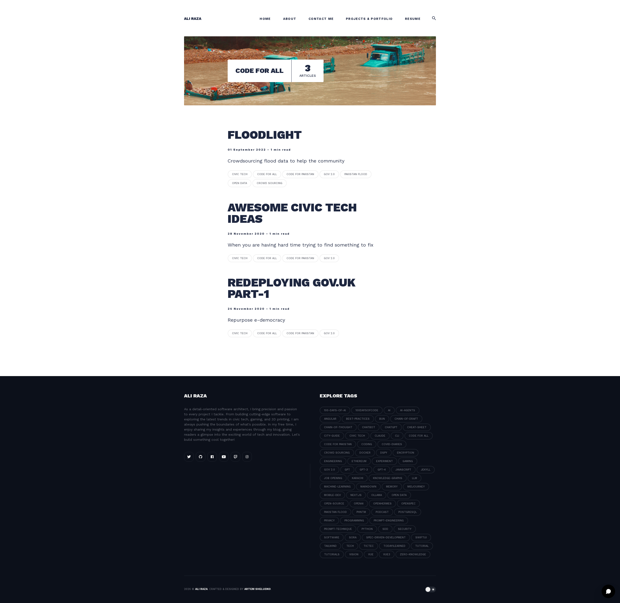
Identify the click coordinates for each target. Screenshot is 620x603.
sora (352, 537)
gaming (408, 461)
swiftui (421, 537)
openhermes (382, 503)
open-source (334, 503)
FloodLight (266, 135)
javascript (403, 469)
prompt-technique (338, 529)
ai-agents (407, 410)
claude (380, 435)
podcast (382, 512)
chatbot (368, 427)
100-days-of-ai (335, 410)
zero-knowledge (413, 554)
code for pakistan (300, 174)
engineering (333, 461)
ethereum (359, 461)
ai (389, 410)
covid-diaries (392, 444)
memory (392, 486)
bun (382, 418)
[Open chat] (608, 591)
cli (397, 435)
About (289, 19)
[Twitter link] (189, 457)
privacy (329, 520)
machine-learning (337, 486)
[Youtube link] (224, 457)
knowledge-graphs (387, 478)
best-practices (358, 418)
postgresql (407, 512)
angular (330, 418)
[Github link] (200, 457)
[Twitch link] (235, 457)
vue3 (386, 554)
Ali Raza (192, 18)
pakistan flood (355, 174)
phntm (361, 512)
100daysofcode (367, 410)
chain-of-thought (338, 427)
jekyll (425, 469)
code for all (267, 174)
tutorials (332, 554)
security (404, 529)
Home (265, 19)
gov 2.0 (329, 174)
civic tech (240, 174)
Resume (412, 19)
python (367, 529)
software (331, 537)
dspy (383, 452)
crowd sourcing (269, 183)
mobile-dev (332, 495)
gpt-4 (382, 469)
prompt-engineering (389, 520)
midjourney (416, 486)
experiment (384, 461)
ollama (376, 495)
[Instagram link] (247, 457)
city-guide (332, 435)
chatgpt (391, 427)
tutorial (422, 546)
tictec (369, 546)
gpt (347, 469)
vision (353, 554)
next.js (356, 495)
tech (350, 546)
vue (370, 554)
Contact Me (321, 19)
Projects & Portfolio (369, 19)
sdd (385, 529)
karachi (357, 478)
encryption (405, 452)
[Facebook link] (212, 457)
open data (239, 183)
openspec (408, 503)
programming (354, 520)
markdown (368, 486)
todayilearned (394, 546)
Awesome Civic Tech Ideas (292, 213)
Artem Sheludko (257, 589)
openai (359, 503)
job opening (333, 478)
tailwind (330, 546)
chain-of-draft (406, 418)
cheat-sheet (416, 427)
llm (414, 478)
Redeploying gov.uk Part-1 (292, 288)
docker (365, 452)
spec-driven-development (386, 537)
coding (366, 444)
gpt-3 (364, 469)
